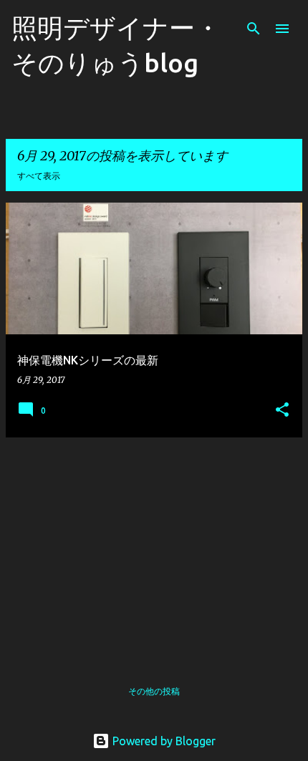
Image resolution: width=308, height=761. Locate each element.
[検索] (253, 28)
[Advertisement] (154, 549)
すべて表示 (38, 175)
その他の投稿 (154, 691)
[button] (282, 410)
